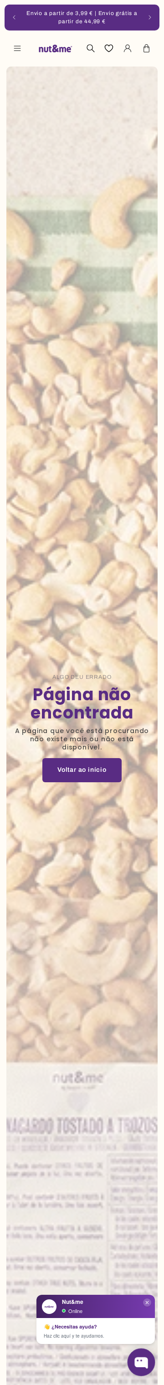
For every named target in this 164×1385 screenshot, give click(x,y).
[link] (82, 770)
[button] (17, 48)
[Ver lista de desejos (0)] (109, 48)
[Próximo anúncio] (150, 17)
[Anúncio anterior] (14, 17)
